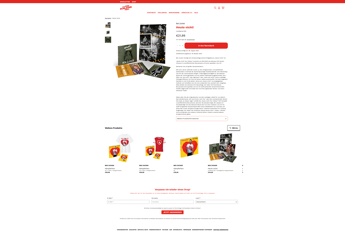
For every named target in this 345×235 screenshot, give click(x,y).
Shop (134, 2)
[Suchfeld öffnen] (215, 8)
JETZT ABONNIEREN (172, 212)
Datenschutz (177, 229)
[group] (108, 25)
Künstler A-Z (187, 12)
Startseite (151, 12)
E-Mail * (110, 198)
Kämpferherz (110, 168)
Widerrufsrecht (155, 229)
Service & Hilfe (143, 229)
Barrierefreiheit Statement (202, 229)
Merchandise (174, 12)
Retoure (165, 229)
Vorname (154, 198)
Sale (196, 12)
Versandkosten (191, 39)
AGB (170, 229)
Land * (198, 198)
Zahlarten (132, 229)
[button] (202, 118)
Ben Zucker (180, 23)
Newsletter (125, 2)
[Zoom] (142, 52)
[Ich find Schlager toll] (126, 8)
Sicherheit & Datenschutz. (218, 218)
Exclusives (162, 12)
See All (235, 128)
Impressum (187, 229)
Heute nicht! (213, 168)
